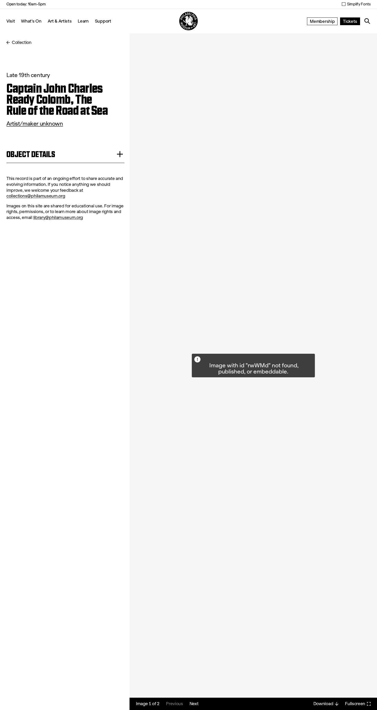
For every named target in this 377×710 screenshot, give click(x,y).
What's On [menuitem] (31, 21)
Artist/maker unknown (34, 123)
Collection (22, 42)
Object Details (30, 154)
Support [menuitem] (103, 21)
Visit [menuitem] (10, 21)
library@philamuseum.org (58, 217)
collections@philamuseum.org (35, 196)
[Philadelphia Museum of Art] (188, 21)
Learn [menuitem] (83, 21)
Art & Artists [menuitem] (60, 21)
